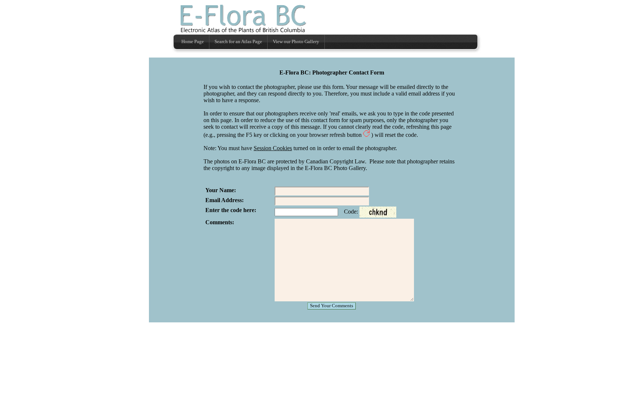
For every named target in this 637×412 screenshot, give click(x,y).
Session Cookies (273, 148)
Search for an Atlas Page (238, 41)
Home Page (192, 41)
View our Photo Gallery (296, 41)
